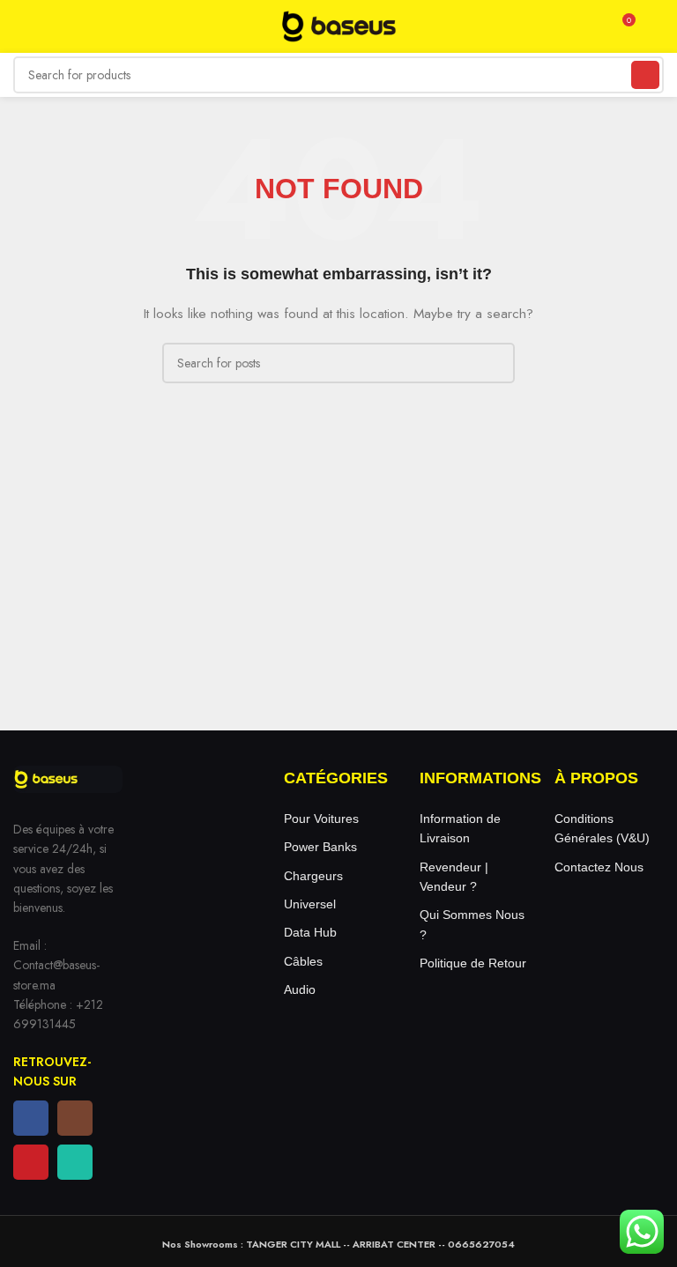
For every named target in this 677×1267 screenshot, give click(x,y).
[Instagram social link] (75, 1118)
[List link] (338, 818)
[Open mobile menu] (20, 26)
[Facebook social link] (30, 1118)
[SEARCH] (645, 75)
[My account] (657, 26)
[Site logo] (338, 24)
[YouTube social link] (30, 1162)
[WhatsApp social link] (75, 1162)
